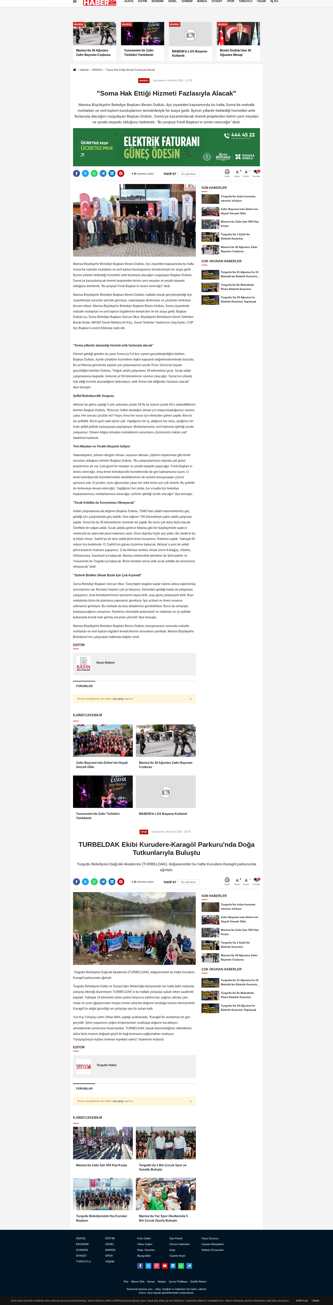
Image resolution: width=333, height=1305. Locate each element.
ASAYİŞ (80, 1238)
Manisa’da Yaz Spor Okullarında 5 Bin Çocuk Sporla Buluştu (163, 1218)
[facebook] (76, 173)
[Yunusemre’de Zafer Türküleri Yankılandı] (103, 792)
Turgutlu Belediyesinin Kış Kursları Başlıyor (101, 1218)
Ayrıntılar (302, 1300)
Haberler (84, 69)
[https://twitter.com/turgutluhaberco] (148, 1266)
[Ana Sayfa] (74, 70)
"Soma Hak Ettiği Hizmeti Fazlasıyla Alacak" (131, 69)
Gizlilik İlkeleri (198, 1281)
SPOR (109, 1255)
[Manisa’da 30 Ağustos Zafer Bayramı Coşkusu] (166, 740)
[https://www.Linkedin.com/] (173, 1266)
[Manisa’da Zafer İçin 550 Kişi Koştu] (103, 1143)
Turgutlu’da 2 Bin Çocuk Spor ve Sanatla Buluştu (163, 1167)
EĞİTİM (110, 1238)
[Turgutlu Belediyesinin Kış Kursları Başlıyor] (103, 1194)
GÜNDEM (82, 1250)
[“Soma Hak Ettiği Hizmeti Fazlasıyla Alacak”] (134, 220)
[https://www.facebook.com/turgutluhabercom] (140, 1266)
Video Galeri (144, 1244)
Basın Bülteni (106, 662)
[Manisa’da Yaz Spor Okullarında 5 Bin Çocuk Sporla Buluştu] (166, 1194)
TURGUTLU (83, 1261)
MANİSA (97, 69)
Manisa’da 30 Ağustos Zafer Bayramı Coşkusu (165, 765)
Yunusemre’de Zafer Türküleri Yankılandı (97, 816)
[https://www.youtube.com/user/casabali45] (165, 1266)
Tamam (315, 1300)
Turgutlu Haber (107, 1065)
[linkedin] (111, 173)
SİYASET (81, 1255)
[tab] (84, 686)
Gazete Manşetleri (213, 1244)
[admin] (189, 1266)
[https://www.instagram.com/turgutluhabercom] (156, 1266)
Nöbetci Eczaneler (213, 1250)
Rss (126, 1281)
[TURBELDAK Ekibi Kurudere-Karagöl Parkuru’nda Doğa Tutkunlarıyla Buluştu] (134, 928)
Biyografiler (144, 1255)
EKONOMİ (82, 1244)
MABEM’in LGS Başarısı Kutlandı (163, 813)
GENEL (109, 1244)
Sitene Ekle (138, 1281)
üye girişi (118, 698)
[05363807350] (181, 1266)
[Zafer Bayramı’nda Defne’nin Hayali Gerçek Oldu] (103, 740)
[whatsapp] (94, 173)
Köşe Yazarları (146, 1250)
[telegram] (103, 173)
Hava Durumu (210, 1238)
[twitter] (85, 173)
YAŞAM (109, 1261)
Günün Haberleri (179, 1244)
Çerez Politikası (178, 1281)
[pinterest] (120, 173)
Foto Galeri (144, 1238)
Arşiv (172, 1250)
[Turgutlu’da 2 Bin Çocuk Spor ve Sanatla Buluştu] (166, 1143)
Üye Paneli (175, 1238)
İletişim (162, 1281)
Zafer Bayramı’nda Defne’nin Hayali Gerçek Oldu (102, 765)
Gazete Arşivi (177, 1255)
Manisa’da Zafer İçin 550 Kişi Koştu (101, 1165)
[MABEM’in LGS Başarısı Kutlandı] (166, 792)
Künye (151, 1281)
